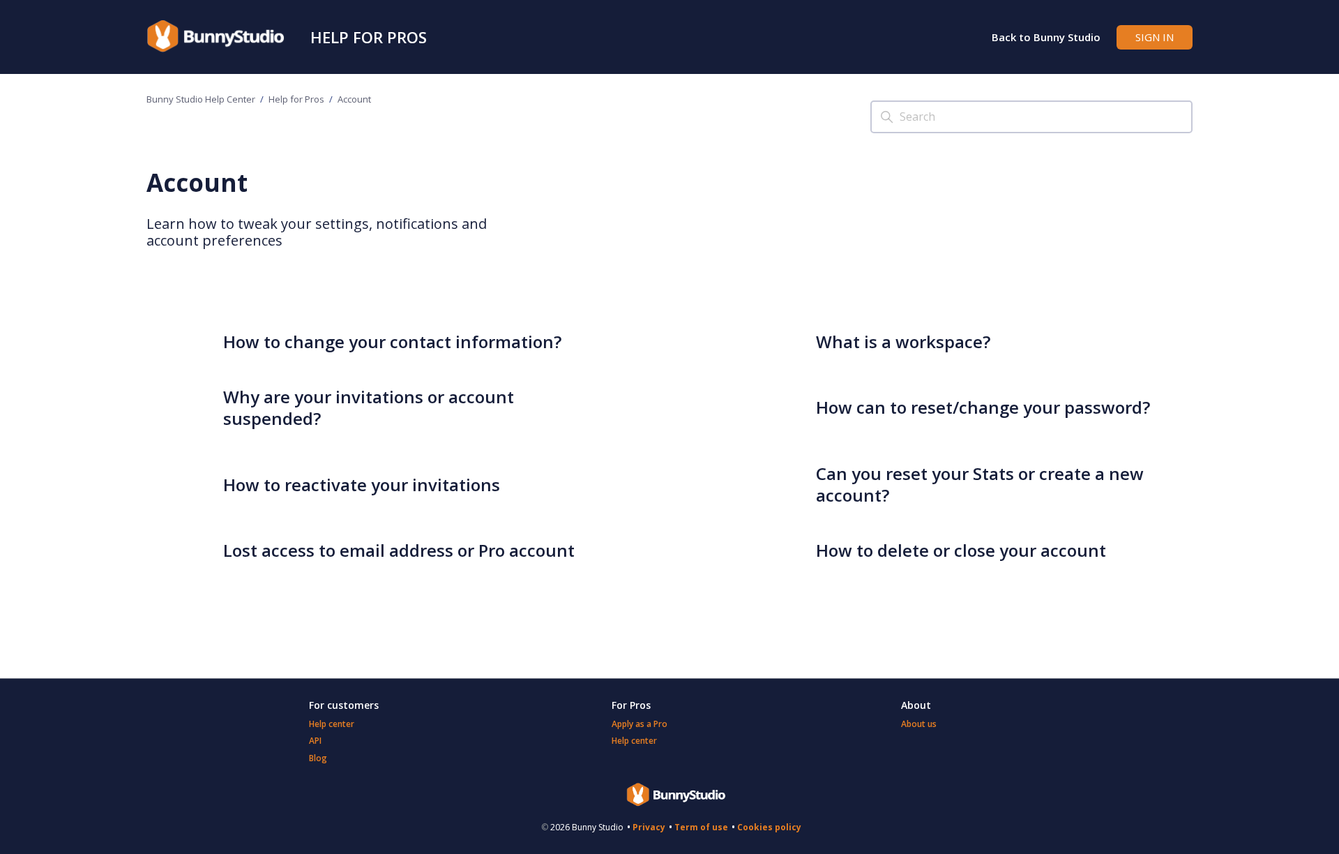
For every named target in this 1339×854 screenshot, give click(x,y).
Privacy (649, 827)
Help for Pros (368, 37)
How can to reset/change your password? (983, 407)
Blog (318, 758)
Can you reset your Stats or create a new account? (980, 484)
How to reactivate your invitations (361, 484)
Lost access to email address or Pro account (399, 550)
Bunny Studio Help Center (200, 99)
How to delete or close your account (961, 550)
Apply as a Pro (639, 724)
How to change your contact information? (392, 341)
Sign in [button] (1154, 37)
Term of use (701, 827)
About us (919, 724)
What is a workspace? (903, 341)
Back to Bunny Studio (1046, 37)
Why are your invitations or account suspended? (368, 407)
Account (354, 99)
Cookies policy (769, 827)
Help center (331, 724)
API (315, 741)
